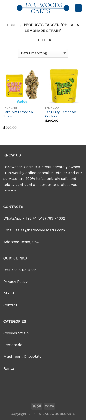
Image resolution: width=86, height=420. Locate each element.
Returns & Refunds (20, 270)
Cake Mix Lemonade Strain (18, 114)
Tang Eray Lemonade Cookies (61, 114)
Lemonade (12, 345)
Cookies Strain (16, 333)
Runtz (8, 368)
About (8, 293)
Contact (10, 305)
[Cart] (78, 8)
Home (12, 25)
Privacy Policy (15, 281)
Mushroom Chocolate (22, 356)
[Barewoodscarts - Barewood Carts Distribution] (43, 8)
